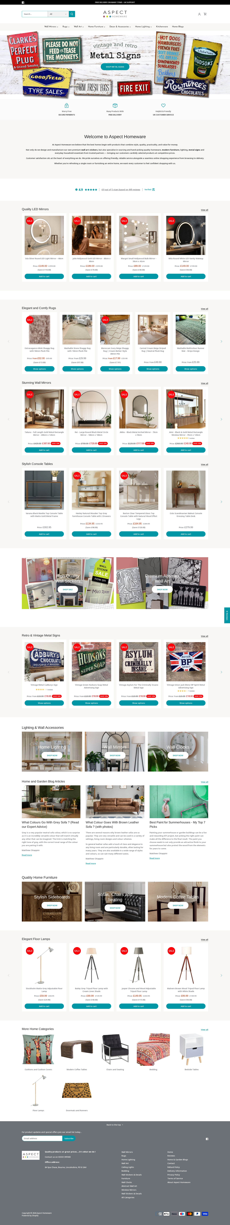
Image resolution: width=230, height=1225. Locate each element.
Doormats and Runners (77, 1110)
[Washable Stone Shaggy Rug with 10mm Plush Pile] (77, 330)
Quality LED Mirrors (35, 209)
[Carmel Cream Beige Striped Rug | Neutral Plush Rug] (153, 330)
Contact (171, 1163)
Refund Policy (173, 1167)
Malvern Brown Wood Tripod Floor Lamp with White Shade (186, 989)
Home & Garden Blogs (177, 1159)
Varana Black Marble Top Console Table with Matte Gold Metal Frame (44, 514)
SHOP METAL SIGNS (115, 66)
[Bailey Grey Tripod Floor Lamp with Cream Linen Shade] (91, 965)
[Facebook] (23, 2)
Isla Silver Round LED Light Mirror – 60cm (44, 258)
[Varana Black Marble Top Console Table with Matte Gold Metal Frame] (44, 490)
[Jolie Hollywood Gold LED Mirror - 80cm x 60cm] (91, 235)
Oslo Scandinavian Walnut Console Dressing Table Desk (186, 514)
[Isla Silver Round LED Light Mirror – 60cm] (44, 235)
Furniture (126, 1178)
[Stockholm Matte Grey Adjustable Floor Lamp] (44, 965)
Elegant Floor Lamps (36, 939)
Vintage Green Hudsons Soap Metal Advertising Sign (91, 686)
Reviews (171, 1155)
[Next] (221, 341)
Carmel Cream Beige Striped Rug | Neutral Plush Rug (153, 349)
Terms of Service (175, 1178)
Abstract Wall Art (129, 1186)
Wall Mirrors (127, 1152)
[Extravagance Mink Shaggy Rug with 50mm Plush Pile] (39, 330)
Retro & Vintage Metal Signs (41, 635)
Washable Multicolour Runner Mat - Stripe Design (190, 349)
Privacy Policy (173, 1174)
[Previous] (9, 341)
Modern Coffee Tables (77, 1069)
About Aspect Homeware (178, 1182)
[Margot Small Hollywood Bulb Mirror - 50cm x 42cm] (138, 235)
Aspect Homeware (44, 1213)
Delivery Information (177, 1170)
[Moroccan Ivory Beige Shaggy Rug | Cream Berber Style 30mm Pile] (115, 330)
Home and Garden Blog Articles (43, 781)
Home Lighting (128, 1159)
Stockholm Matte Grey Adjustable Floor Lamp (44, 989)
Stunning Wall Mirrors (36, 382)
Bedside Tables (192, 1069)
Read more (27, 855)
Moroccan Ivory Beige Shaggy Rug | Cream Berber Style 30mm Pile (115, 351)
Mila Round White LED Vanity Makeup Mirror (186, 260)
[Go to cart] (205, 14)
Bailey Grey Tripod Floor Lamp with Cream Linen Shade (91, 989)
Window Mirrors (129, 1189)
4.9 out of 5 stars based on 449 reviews (120, 189)
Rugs (124, 1155)
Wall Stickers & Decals (132, 1174)
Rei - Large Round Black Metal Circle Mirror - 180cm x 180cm (91, 433)
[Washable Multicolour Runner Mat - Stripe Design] (191, 330)
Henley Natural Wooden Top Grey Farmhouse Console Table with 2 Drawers (91, 514)
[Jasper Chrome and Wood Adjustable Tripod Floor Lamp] (138, 965)
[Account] (199, 14)
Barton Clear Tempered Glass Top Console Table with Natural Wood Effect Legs (138, 516)
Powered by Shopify (30, 1215)
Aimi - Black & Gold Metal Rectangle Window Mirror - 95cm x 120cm (186, 433)
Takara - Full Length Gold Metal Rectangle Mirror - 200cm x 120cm (44, 433)
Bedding (153, 1069)
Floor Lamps (38, 1110)
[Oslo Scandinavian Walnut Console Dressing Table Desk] (186, 490)
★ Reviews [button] (227, 615)
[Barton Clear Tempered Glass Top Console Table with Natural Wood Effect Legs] (138, 490)
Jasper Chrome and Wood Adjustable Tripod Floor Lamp (139, 989)
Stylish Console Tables (37, 464)
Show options (39, 369)
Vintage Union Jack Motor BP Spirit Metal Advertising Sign (186, 686)
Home (170, 1152)
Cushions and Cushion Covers (38, 1069)
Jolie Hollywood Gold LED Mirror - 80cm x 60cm (91, 260)
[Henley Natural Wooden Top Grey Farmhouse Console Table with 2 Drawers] (91, 490)
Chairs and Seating (115, 1069)
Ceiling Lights (128, 1167)
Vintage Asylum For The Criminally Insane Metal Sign (138, 686)
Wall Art (125, 1163)
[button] (225, 1200)
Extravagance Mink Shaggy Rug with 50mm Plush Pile (39, 349)
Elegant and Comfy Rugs (39, 308)
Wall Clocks (127, 1182)
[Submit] (72, 14)
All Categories (128, 1197)
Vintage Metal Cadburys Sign (44, 684)
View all (204, 209)
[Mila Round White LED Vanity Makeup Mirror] (186, 235)
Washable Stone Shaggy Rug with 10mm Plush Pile (77, 349)
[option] (115, 64)
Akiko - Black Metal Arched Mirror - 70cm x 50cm (139, 433)
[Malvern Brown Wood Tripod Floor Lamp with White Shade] (186, 965)
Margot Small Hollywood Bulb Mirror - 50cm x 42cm (138, 260)
